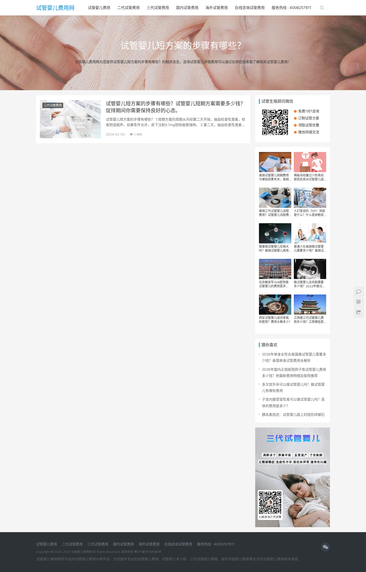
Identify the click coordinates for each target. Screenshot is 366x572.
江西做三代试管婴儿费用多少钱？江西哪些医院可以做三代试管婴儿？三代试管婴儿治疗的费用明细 (309, 320)
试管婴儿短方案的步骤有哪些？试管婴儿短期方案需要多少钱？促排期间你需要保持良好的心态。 (175, 107)
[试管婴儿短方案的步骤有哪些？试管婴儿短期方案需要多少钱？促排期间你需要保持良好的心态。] (70, 103)
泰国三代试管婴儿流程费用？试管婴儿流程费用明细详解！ (274, 213)
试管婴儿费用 (99, 7)
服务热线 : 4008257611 (291, 7)
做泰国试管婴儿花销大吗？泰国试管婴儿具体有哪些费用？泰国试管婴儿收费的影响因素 (274, 249)
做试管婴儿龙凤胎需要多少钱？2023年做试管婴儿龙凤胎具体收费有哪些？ (309, 284)
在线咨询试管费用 (250, 7)
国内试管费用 (187, 7)
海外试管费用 (216, 7)
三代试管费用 (158, 7)
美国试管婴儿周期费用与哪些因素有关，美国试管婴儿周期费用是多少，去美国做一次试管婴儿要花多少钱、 (274, 177)
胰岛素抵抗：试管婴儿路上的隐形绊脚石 (293, 414)
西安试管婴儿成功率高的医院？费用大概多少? (274, 320)
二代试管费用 (128, 7)
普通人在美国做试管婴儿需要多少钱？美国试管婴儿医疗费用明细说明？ (309, 249)
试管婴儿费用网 (55, 7)
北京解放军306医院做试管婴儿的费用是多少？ (274, 284)
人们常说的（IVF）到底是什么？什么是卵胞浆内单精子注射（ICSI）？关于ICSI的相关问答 (310, 213)
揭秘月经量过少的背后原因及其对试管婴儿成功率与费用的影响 (309, 177)
